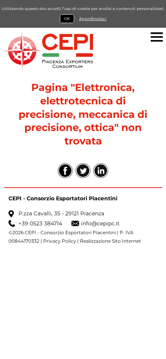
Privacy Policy (59, 241)
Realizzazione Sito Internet (110, 241)
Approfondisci (93, 19)
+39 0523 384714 (40, 223)
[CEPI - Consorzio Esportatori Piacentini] (83, 50)
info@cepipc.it (100, 223)
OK (67, 19)
